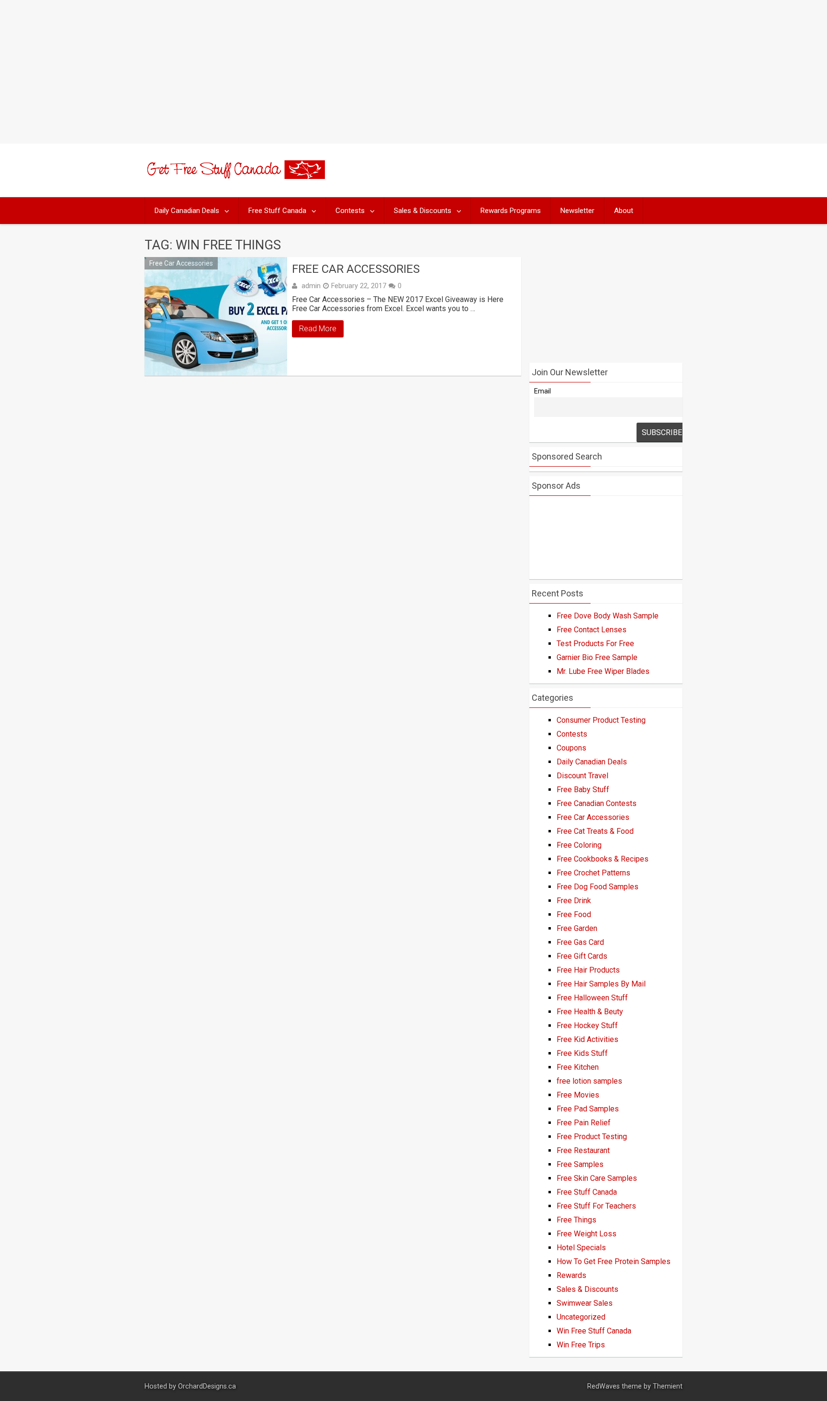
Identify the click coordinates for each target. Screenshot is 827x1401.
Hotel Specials (581, 1247)
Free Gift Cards (582, 956)
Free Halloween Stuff (592, 997)
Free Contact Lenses (591, 629)
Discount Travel (582, 775)
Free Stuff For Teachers (596, 1205)
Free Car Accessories (181, 263)
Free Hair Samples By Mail (601, 983)
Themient (667, 1386)
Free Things (576, 1219)
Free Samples (580, 1164)
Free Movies (578, 1094)
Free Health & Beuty (590, 1011)
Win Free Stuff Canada (594, 1330)
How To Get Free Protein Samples (614, 1261)
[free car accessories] (216, 316)
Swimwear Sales (585, 1303)
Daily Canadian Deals (187, 210)
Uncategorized (581, 1317)
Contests (350, 210)
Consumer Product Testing (601, 720)
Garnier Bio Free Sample (597, 657)
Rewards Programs (511, 210)
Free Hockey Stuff (587, 1025)
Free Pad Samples (588, 1108)
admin (311, 285)
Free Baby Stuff (583, 789)
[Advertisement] (413, 72)
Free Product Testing (592, 1136)
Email (542, 391)
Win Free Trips (581, 1344)
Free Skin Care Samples (597, 1178)
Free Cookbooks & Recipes (602, 858)
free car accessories (356, 269)
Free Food (574, 914)
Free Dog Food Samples (597, 886)
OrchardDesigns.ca (207, 1386)
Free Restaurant (583, 1150)
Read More (317, 328)
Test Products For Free (595, 643)
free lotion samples (589, 1081)
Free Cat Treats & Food (595, 831)
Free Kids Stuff (582, 1053)
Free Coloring (579, 845)
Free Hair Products (588, 970)
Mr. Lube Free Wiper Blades (603, 671)
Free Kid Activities (587, 1039)
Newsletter (577, 210)
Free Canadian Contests (597, 803)
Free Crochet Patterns (593, 872)
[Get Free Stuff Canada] (235, 176)
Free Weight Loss (586, 1233)
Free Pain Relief (584, 1122)
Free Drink (574, 900)
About (623, 210)
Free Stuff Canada (277, 210)
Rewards (571, 1275)
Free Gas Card (580, 942)
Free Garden (577, 928)
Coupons (571, 747)
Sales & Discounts (422, 210)
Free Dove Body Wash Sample (608, 615)
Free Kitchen (578, 1067)
